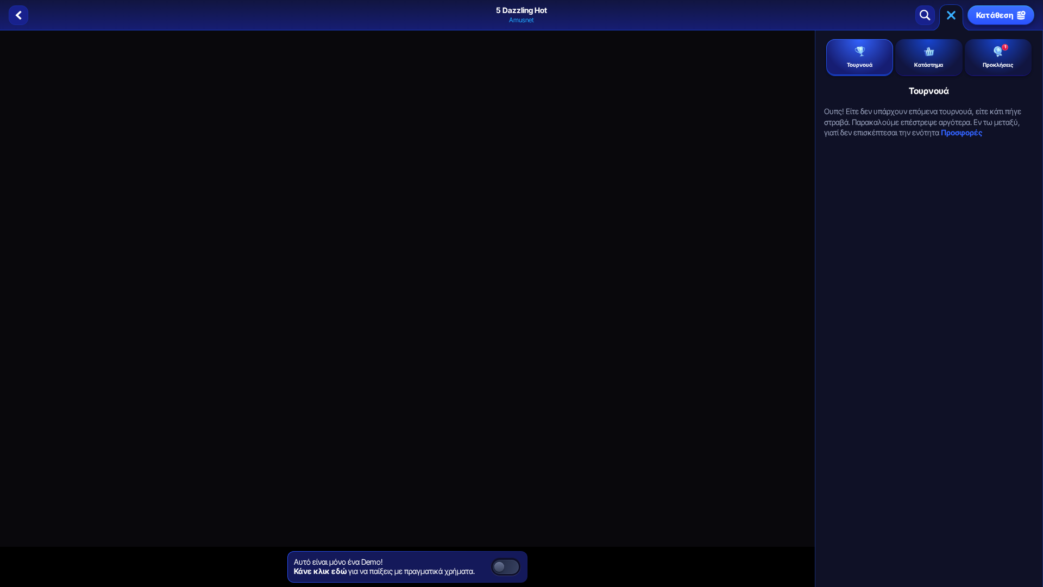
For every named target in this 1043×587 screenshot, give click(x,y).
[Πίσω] (18, 15)
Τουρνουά (859, 64)
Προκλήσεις (998, 56)
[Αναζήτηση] (925, 15)
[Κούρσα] (951, 15)
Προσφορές (961, 132)
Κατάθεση (995, 15)
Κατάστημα (928, 64)
